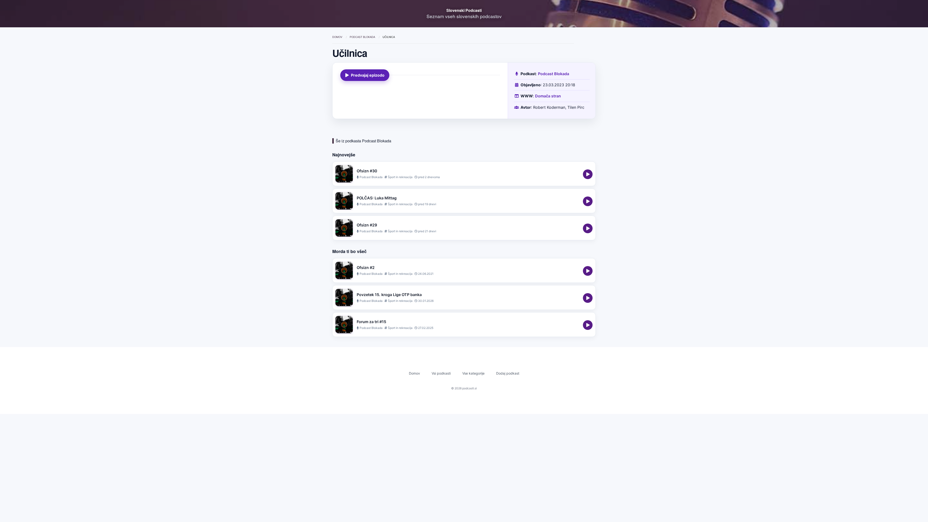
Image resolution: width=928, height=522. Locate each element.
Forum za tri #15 (371, 321)
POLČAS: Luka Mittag (377, 198)
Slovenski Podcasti (464, 10)
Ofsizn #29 (367, 225)
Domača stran (548, 96)
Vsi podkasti (441, 373)
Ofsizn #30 (367, 170)
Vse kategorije (473, 373)
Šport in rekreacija (400, 177)
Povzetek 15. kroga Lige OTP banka (389, 294)
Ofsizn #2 (366, 267)
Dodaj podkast (507, 373)
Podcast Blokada (363, 37)
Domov (337, 37)
